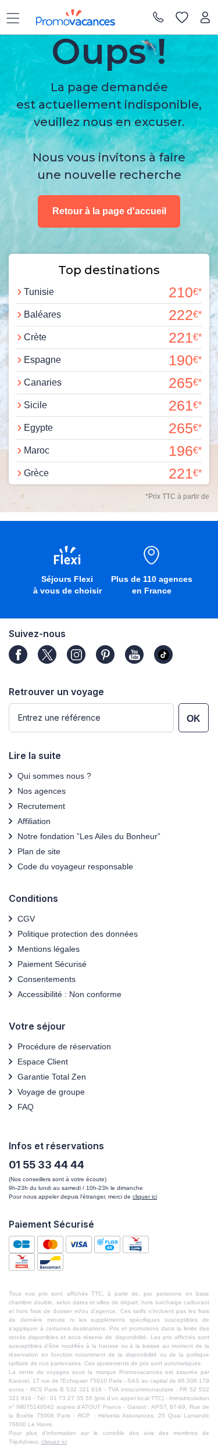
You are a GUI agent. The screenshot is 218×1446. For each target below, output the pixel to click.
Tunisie (39, 292)
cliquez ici (54, 1441)
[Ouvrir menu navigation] (9, 17)
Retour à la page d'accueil (109, 211)
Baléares (42, 314)
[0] (182, 17)
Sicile (35, 405)
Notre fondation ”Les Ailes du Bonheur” (88, 836)
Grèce (36, 473)
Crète (35, 337)
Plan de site (38, 851)
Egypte (38, 428)
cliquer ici (145, 1196)
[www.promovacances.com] (75, 17)
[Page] (18, 654)
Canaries (43, 382)
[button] (67, 571)
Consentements (46, 979)
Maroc (36, 450)
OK (194, 719)
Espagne (42, 360)
